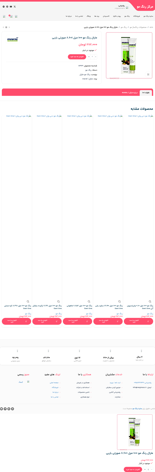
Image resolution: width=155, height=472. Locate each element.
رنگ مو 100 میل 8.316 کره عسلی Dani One (17, 307)
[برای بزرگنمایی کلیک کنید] (148, 74)
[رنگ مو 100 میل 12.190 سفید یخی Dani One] (108, 206)
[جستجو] (16, 16)
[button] (138, 321)
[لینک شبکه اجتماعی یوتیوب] (11, 7)
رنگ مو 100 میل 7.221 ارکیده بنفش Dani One (47, 307)
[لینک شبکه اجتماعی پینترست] (7, 7)
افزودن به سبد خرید (77, 56)
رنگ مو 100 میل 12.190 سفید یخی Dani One (109, 307)
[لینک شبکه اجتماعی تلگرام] (3, 7)
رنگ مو (150, 313)
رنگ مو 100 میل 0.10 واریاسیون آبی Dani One (140, 307)
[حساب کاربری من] (4, 16)
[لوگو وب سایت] (145, 7)
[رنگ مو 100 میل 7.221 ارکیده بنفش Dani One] (47, 206)
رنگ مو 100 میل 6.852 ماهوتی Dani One (79, 307)
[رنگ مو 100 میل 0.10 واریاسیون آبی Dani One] (138, 206)
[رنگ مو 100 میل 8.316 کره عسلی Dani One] (16, 206)
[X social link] (14, 7)
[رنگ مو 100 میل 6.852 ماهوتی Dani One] (77, 206)
